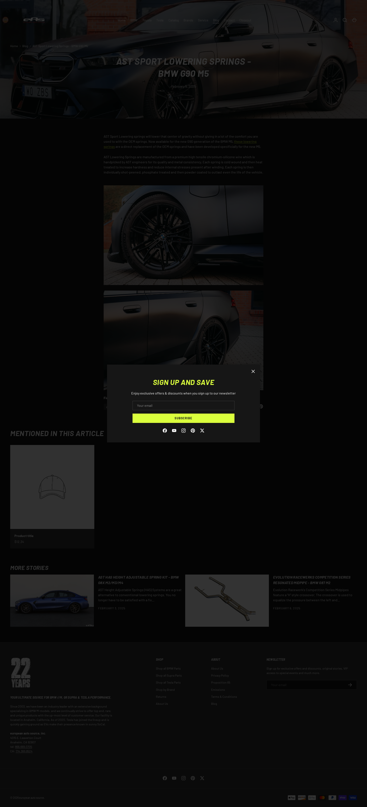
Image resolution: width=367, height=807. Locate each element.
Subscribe (183, 418)
